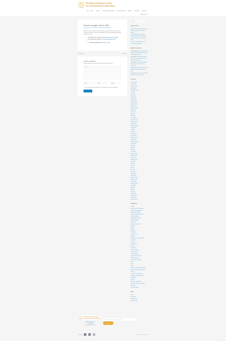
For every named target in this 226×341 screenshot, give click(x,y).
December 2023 (134, 119)
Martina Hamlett (134, 67)
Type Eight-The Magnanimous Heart (138, 267)
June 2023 (133, 131)
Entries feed (133, 296)
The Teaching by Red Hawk (136, 43)
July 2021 (133, 163)
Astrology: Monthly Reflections (137, 214)
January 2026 (133, 84)
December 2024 (134, 101)
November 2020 (134, 179)
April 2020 (133, 191)
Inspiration (133, 230)
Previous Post (81, 53)
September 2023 (134, 125)
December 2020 (134, 177)
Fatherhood (133, 222)
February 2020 (134, 195)
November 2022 (134, 137)
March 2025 (133, 96)
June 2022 (133, 145)
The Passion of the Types (97, 27)
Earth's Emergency (134, 220)
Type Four (133, 271)
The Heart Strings (134, 253)
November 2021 (134, 155)
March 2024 (133, 115)
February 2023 (134, 133)
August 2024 (133, 109)
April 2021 (133, 169)
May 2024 (133, 113)
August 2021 (133, 161)
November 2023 (134, 121)
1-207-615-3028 (90, 323)
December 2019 (134, 199)
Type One (133, 279)
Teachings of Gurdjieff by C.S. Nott (138, 41)
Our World (133, 241)
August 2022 (133, 143)
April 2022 (133, 149)
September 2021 (134, 159)
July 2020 (133, 187)
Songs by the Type (134, 249)
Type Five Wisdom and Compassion (138, 269)
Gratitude (133, 226)
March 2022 (133, 151)
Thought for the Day (135, 257)
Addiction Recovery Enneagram (137, 208)
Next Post (124, 53)
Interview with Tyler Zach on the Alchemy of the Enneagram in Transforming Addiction (139, 30)
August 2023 (133, 127)
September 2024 (134, 107)
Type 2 (132, 261)
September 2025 (134, 90)
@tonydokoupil (109, 37)
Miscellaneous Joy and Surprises (137, 237)
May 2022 (133, 147)
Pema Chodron (134, 243)
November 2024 (134, 103)
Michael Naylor (134, 73)
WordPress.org (134, 300)
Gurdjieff (132, 228)
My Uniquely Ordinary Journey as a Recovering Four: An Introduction (139, 63)
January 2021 (133, 175)
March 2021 (133, 171)
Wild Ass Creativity (134, 287)
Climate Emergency (135, 216)
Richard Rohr (133, 247)
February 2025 (134, 98)
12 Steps (132, 206)
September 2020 (134, 183)
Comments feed (134, 298)
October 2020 (133, 181)
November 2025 (134, 86)
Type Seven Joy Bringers (136, 281)
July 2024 (133, 111)
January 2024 (133, 117)
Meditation (133, 235)
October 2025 (133, 88)
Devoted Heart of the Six (136, 218)
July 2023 (133, 129)
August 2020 (133, 185)
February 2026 (134, 82)
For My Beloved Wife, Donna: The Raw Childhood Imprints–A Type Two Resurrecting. (139, 52)
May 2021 (133, 167)
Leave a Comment (87, 27)
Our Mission (133, 239)
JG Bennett (133, 231)
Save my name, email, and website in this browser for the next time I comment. (101, 87)
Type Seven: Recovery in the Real (138, 283)
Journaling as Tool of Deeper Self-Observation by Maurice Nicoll (139, 69)
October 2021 (133, 157)
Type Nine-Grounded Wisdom (137, 273)
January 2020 (133, 197)
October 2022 (133, 139)
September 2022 (134, 141)
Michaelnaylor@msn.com (90, 321)
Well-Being (133, 285)
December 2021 (134, 153)
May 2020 (133, 189)
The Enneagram (134, 251)
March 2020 (133, 193)
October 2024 (133, 105)
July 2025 (133, 92)
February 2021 (134, 173)
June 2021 (133, 165)
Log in (132, 294)
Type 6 (132, 265)
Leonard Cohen (134, 233)
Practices (133, 245)
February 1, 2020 (106, 42)
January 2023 (133, 135)
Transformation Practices (136, 259)
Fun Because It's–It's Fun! (136, 224)
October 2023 (133, 123)
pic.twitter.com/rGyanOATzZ (109, 39)
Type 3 (132, 263)
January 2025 (133, 99)
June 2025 (133, 94)
